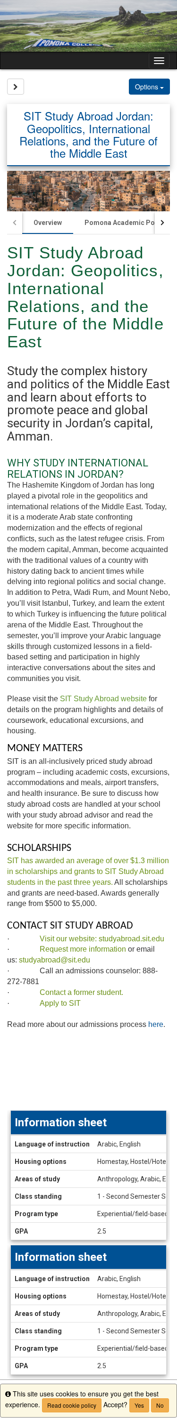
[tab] (47, 222)
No (160, 1405)
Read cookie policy (71, 1405)
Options (147, 86)
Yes (139, 1405)
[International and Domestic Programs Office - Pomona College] (88, 26)
